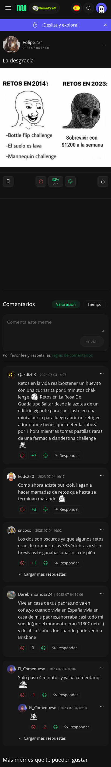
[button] (88, 8)
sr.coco (24, 530)
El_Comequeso (31, 668)
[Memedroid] (21, 8)
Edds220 (26, 476)
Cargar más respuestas (45, 574)
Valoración (66, 304)
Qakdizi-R (27, 374)
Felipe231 (33, 42)
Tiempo (95, 304)
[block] (104, 44)
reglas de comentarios (72, 355)
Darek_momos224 (35, 594)
